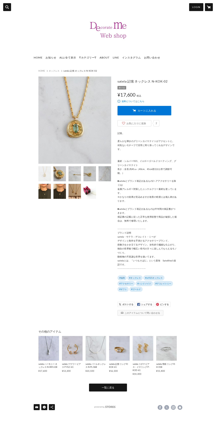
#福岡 (122, 278)
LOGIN (196, 7)
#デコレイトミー (163, 283)
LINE (116, 57)
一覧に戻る (108, 387)
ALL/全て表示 (67, 57)
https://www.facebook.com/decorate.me (160, 407)
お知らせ (51, 57)
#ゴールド (136, 289)
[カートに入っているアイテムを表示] (209, 7)
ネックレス (54, 71)
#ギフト (123, 289)
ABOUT (105, 57)
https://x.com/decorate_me (166, 407)
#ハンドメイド (144, 283)
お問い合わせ (152, 57)
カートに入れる (147, 110)
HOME (38, 57)
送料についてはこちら (133, 101)
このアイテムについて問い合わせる (142, 313)
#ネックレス (135, 278)
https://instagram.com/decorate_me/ (173, 407)
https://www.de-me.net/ (180, 407)
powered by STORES (105, 407)
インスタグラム (131, 57)
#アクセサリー (126, 283)
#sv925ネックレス (154, 278)
